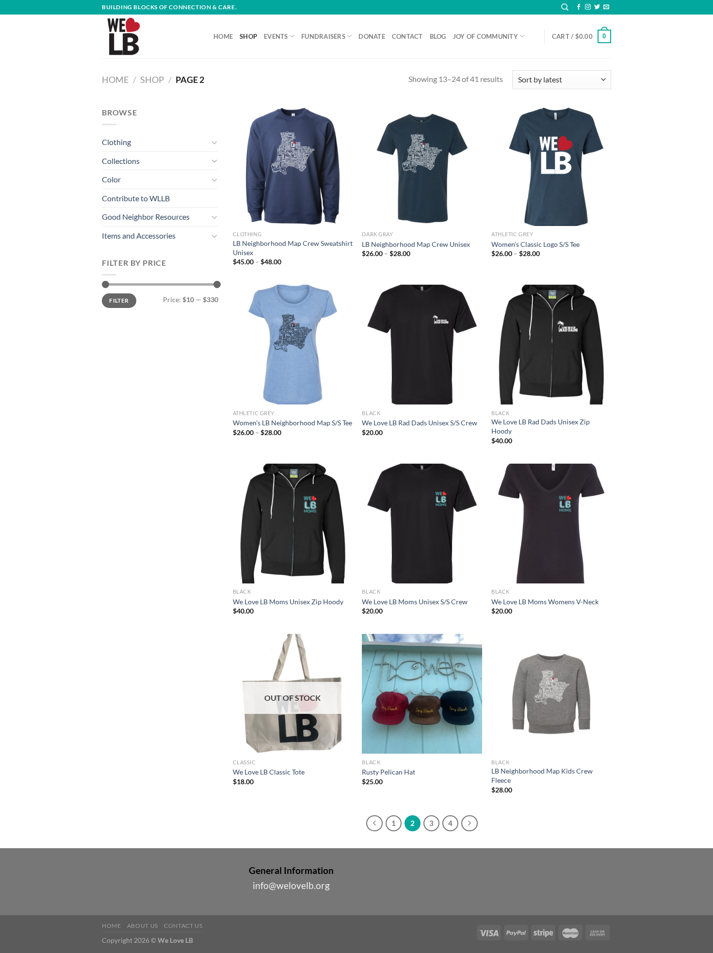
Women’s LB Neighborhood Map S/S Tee (292, 423)
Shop (248, 36)
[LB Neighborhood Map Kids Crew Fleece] (551, 694)
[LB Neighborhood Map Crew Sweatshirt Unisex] (293, 166)
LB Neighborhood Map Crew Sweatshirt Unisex (293, 248)
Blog (438, 36)
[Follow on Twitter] (597, 7)
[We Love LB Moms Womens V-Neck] (551, 523)
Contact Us (183, 925)
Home (223, 36)
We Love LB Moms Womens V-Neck (545, 602)
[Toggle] (214, 142)
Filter (119, 300)
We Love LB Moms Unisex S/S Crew (415, 602)
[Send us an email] (606, 7)
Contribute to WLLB (136, 198)
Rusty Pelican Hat (388, 772)
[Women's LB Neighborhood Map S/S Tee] (293, 344)
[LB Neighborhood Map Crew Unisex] (422, 166)
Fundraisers (323, 36)
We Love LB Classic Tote (269, 772)
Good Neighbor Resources (146, 216)
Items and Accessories (139, 235)
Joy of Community (485, 36)
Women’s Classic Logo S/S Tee (535, 244)
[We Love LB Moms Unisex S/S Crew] (422, 523)
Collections (121, 160)
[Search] (564, 7)
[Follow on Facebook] (579, 7)
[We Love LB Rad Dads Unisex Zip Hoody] (551, 344)
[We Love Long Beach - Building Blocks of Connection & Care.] (150, 36)
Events (276, 36)
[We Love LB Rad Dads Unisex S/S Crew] (422, 344)
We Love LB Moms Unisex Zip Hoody (288, 602)
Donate (371, 36)
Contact (407, 36)
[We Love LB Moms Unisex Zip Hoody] (293, 523)
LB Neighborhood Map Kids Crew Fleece (542, 775)
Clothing (116, 141)
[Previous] (374, 823)
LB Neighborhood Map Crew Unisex (416, 244)
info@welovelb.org (291, 885)
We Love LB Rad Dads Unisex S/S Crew (419, 423)
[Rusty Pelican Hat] (422, 694)
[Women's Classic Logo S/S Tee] (551, 166)
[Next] (469, 823)
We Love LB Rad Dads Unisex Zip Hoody (540, 426)
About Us (142, 925)
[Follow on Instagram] (588, 7)
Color (111, 179)
